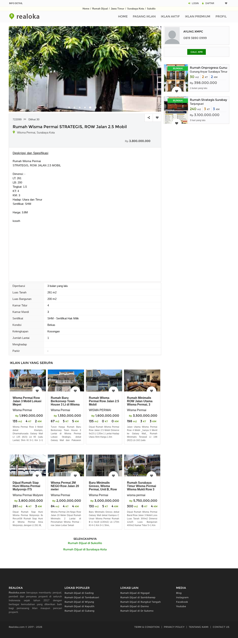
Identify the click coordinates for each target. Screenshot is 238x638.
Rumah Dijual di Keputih (79, 606)
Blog (179, 592)
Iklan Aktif (170, 16)
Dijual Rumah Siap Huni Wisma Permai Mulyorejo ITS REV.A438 (26, 487)
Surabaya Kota (135, 8)
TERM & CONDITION (147, 626)
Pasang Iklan (144, 16)
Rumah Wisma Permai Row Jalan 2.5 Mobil (104, 401)
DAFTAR (209, 3)
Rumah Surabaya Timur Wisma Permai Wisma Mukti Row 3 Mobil (141, 487)
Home (86, 8)
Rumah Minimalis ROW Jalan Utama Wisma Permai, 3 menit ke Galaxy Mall (141, 402)
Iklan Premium (197, 16)
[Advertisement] (85, 251)
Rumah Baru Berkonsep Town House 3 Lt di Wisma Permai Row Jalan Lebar (65, 404)
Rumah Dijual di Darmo (134, 606)
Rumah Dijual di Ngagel (135, 592)
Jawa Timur (117, 8)
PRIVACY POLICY (174, 626)
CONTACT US (221, 626)
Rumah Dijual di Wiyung (79, 601)
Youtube (181, 606)
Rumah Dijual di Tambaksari (82, 597)
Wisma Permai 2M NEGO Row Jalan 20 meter (65, 486)
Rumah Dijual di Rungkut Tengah (140, 601)
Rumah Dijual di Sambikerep (137, 597)
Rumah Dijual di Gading (79, 592)
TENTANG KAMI (198, 626)
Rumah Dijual (100, 8)
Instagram (182, 597)
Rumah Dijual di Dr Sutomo (136, 610)
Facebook (182, 601)
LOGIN (195, 3)
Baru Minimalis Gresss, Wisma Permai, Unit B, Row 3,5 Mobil (103, 487)
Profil (221, 16)
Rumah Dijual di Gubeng (79, 610)
